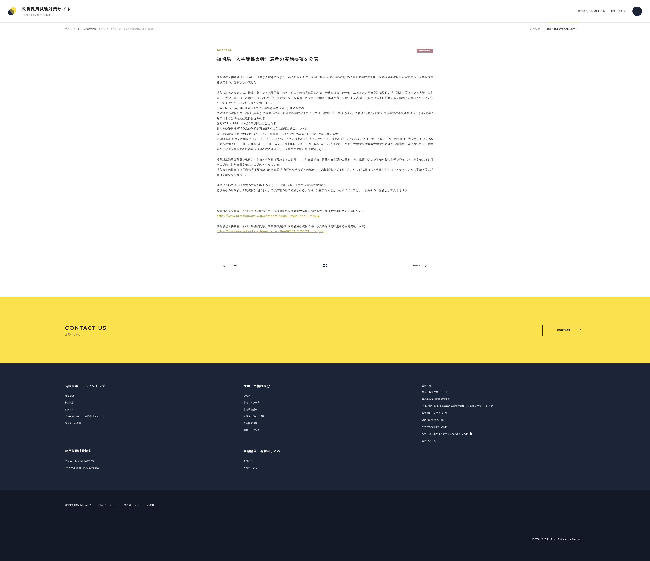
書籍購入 (248, 460)
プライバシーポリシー (108, 505)
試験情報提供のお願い (433, 420)
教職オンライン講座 (254, 416)
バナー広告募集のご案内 (435, 426)
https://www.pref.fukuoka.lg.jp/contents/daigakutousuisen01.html (267, 216)
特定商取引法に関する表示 (78, 505)
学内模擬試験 (250, 423)
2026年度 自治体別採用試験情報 (82, 467)
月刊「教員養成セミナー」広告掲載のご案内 (445, 433)
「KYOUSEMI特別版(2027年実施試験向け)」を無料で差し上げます (457, 406)
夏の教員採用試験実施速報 (436, 399)
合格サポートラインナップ (85, 386)
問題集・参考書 (73, 423)
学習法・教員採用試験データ (80, 460)
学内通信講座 (250, 409)
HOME (68, 28)
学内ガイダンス (252, 430)
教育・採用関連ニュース (435, 392)
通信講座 (69, 395)
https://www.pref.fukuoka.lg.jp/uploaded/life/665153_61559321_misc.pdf (270, 231)
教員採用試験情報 (78, 451)
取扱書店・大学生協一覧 (435, 413)
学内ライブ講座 (252, 402)
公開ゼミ (69, 409)
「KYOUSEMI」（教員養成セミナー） (85, 416)
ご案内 (247, 395)
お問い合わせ (618, 11)
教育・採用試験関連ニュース (91, 28)
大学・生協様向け (257, 386)
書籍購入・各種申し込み (591, 11)
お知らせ (535, 28)
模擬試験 (69, 402)
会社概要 (149, 505)
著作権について (132, 505)
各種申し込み (250, 467)
